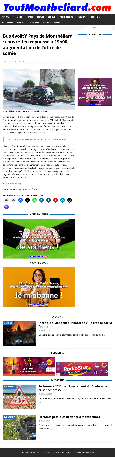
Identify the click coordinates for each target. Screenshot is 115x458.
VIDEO (19, 17)
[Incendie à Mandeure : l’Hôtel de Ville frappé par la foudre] (19, 333)
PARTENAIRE (7, 22)
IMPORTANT (58, 380)
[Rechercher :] (98, 27)
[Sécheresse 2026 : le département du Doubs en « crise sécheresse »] (19, 397)
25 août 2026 (46, 330)
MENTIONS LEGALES (51, 22)
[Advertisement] (96, 56)
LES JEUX (51, 17)
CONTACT (21, 22)
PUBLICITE (82, 17)
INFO (24, 61)
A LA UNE (57, 316)
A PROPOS (34, 22)
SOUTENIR (95, 17)
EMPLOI (40, 17)
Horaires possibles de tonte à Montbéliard (69, 417)
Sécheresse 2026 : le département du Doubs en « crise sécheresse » (73, 388)
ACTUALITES (7, 17)
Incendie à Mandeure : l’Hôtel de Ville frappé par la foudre (75, 324)
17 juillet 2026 (46, 394)
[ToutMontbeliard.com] (57, 12)
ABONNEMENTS (66, 17)
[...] (105, 334)
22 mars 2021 (12, 61)
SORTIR (30, 17)
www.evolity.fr (17, 183)
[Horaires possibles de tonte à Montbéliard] (19, 427)
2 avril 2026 (45, 421)
